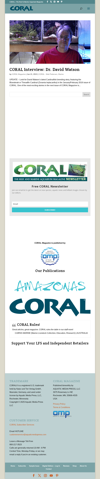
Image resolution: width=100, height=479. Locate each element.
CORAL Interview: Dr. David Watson (45, 69)
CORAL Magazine (19, 74)
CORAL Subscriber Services (22, 425)
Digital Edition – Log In (51, 466)
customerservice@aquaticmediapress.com (28, 435)
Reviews (66, 466)
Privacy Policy (59, 404)
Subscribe (22, 466)
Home (13, 466)
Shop (75, 466)
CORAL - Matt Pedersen (48, 74)
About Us (83, 466)
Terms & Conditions (61, 407)
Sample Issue (34, 466)
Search (86, 94)
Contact (49, 469)
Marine (61, 74)
